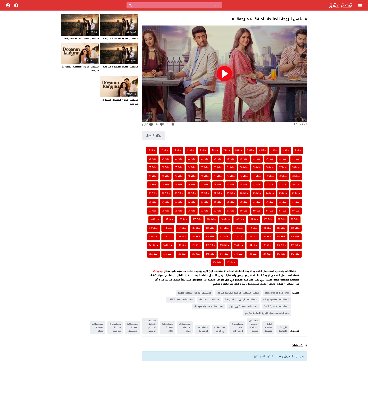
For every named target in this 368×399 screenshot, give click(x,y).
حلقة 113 (238, 228)
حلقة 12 (164, 150)
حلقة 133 (267, 245)
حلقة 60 (166, 185)
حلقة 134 (252, 245)
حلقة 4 (262, 150)
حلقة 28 (270, 167)
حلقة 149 (196, 254)
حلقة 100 (268, 219)
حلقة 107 (168, 219)
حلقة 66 (244, 193)
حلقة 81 (205, 202)
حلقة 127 (196, 237)
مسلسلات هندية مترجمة (208, 306)
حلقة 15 (283, 159)
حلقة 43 (231, 176)
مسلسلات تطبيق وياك (276, 299)
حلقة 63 (283, 193)
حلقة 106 (183, 219)
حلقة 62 (296, 193)
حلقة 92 (218, 211)
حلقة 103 (225, 219)
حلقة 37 (153, 167)
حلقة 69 (205, 193)
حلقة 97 (153, 211)
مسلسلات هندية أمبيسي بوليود (150, 325)
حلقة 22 (192, 159)
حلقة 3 (274, 150)
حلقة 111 (267, 228)
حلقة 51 (283, 185)
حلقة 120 (295, 237)
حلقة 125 (224, 237)
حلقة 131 (295, 245)
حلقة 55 (231, 185)
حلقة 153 (231, 263)
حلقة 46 (192, 176)
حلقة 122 (267, 237)
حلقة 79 (231, 202)
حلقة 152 (153, 254)
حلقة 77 (257, 202)
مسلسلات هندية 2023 (276, 306)
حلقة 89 (257, 211)
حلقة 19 (231, 159)
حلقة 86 (296, 211)
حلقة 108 (154, 219)
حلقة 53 (257, 185)
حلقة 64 (270, 193)
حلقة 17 (257, 159)
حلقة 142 (295, 254)
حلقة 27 (283, 167)
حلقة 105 (197, 219)
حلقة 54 (244, 185)
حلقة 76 (270, 202)
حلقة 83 (179, 202)
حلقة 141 (153, 245)
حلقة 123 (252, 237)
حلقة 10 (190, 150)
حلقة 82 (192, 202)
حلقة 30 (244, 167)
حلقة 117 (181, 228)
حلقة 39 (283, 176)
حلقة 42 (244, 176)
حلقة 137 (210, 245)
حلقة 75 (283, 202)
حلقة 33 (205, 167)
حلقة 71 (179, 193)
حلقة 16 (270, 159)
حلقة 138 (196, 245)
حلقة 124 (238, 237)
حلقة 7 (226, 150)
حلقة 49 (153, 176)
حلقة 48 (166, 176)
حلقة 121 (281, 237)
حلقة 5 (250, 150)
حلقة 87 (283, 211)
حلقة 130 (153, 237)
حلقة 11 (177, 150)
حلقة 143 (281, 254)
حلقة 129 (167, 237)
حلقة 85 (153, 202)
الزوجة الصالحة (282, 329)
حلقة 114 (224, 228)
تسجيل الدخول (273, 356)
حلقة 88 (270, 211)
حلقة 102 (239, 219)
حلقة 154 (217, 263)
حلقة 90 (244, 211)
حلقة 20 (218, 159)
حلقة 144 (267, 254)
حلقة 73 (153, 193)
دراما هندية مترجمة (268, 327)
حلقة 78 (244, 202)
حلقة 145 (252, 254)
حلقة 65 (257, 193)
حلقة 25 (153, 159)
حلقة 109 (295, 228)
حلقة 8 (215, 150)
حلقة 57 (205, 185)
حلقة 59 (179, 185)
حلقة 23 (179, 159)
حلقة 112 (252, 228)
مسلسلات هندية (209, 299)
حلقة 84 (166, 202)
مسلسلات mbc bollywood (237, 327)
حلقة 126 (210, 237)
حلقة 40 (270, 176)
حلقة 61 (153, 185)
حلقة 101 (254, 219)
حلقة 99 (282, 219)
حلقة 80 (218, 202)
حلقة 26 (296, 167)
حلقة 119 (153, 228)
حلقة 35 (179, 167)
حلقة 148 (210, 254)
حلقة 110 (281, 228)
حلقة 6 (238, 150)
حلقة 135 (238, 245)
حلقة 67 (231, 193)
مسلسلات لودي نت (202, 329)
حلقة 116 (196, 228)
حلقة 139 (181, 245)
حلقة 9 (203, 150)
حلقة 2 (286, 150)
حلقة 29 (257, 167)
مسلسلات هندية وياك (97, 327)
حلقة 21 (205, 159)
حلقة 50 (296, 185)
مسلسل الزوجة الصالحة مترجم (194, 293)
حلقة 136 (224, 245)
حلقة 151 (167, 254)
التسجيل (288, 356)
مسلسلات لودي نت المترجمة (241, 299)
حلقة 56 (218, 185)
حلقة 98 (295, 219)
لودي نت (158, 271)
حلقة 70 (192, 193)
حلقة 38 (296, 176)
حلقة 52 (270, 185)
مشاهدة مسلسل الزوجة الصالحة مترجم (267, 313)
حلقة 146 (238, 254)
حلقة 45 (205, 176)
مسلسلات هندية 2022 (180, 299)
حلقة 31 (231, 167)
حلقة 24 (166, 159)
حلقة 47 (179, 176)
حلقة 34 (192, 167)
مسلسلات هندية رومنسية (132, 327)
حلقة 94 (192, 211)
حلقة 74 (296, 202)
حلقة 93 (205, 211)
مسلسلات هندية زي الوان (243, 306)
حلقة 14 (296, 159)
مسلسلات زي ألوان (219, 329)
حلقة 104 (211, 219)
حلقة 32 (218, 167)
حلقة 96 (166, 211)
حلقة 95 (179, 211)
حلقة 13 (151, 150)
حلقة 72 (166, 193)
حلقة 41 (257, 176)
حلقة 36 (166, 167)
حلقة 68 (218, 193)
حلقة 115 (210, 228)
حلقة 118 (167, 228)
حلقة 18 (244, 159)
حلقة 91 (231, 211)
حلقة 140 (167, 245)
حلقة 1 (298, 150)
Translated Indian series (277, 293)
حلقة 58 (192, 185)
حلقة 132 (281, 245)
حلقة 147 (224, 254)
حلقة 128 (181, 237)
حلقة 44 (218, 176)
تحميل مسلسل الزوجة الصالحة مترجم (238, 293)
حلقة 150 (181, 254)
